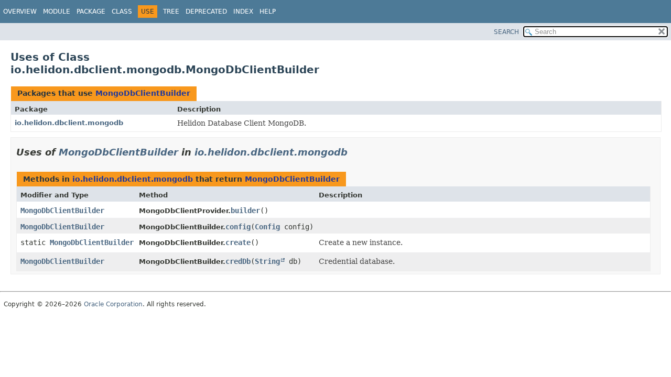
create (238, 242)
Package (91, 11)
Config (267, 227)
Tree (171, 11)
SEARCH (506, 32)
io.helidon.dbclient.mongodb (69, 123)
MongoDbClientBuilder (142, 93)
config (238, 227)
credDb (238, 261)
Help (267, 11)
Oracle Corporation (113, 304)
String (267, 261)
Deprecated (206, 11)
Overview (20, 11)
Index (243, 11)
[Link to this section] (355, 152)
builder (245, 210)
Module (56, 11)
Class (122, 11)
